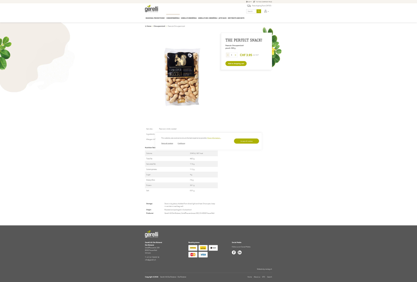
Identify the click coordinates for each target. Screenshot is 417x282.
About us (257, 277)
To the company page (264, 2)
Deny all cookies (167, 143)
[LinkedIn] (240, 252)
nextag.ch (268, 269)
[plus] (235, 55)
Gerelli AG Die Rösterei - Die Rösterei (173, 277)
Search (269, 277)
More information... (214, 138)
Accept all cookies (246, 141)
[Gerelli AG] (151, 8)
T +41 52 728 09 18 (152, 257)
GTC (263, 277)
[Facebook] (234, 252)
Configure (181, 143)
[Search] (258, 11)
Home (249, 277)
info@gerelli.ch (150, 260)
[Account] (266, 11)
